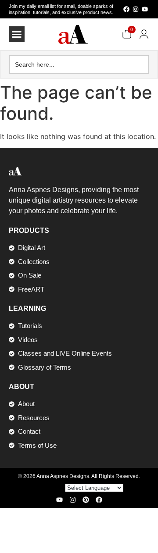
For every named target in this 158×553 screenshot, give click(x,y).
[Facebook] (126, 9)
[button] (17, 34)
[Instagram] (136, 9)
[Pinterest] (86, 499)
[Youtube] (145, 9)
